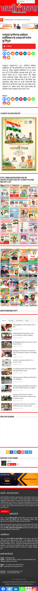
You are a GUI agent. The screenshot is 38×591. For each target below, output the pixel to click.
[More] (8, 57)
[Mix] (29, 53)
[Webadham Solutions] (19, 479)
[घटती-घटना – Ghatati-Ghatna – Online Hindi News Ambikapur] (19, 7)
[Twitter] (8, 53)
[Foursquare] (26, 452)
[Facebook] (4, 53)
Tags (26, 320)
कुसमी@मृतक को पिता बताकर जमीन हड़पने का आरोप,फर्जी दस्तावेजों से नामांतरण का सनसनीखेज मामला (25, 352)
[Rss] (7, 452)
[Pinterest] (21, 53)
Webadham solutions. (26, 584)
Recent (4, 320)
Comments (19, 320)
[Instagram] (4, 57)
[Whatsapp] (33, 53)
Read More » (5, 511)
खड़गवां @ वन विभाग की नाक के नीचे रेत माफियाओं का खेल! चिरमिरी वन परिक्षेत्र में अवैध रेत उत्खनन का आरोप (24, 396)
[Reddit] (12, 53)
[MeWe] (25, 53)
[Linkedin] (17, 53)
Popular (11, 320)
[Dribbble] (22, 452)
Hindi (22, 1)
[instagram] (30, 452)
